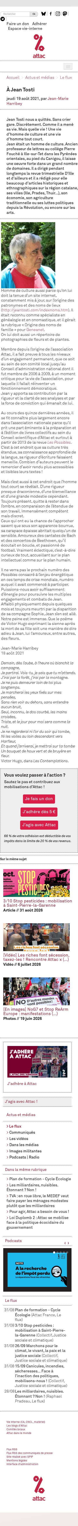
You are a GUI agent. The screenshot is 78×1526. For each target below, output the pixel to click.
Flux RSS (11, 1449)
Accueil (13, 78)
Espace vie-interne (25, 29)
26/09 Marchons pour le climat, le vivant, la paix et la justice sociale (40, 1351)
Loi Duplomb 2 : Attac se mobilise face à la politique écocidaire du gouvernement (37, 1223)
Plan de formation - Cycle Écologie (40, 1179)
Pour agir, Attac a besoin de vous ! (39, 1212)
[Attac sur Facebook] (51, 14)
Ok (33, 14)
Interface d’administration (22, 1464)
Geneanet (35, 330)
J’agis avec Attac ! (21, 1102)
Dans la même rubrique (26, 1170)
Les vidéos (18, 1139)
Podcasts (13, 1241)
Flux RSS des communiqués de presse (29, 1453)
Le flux (66, 78)
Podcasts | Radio (24, 1157)
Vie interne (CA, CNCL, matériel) (25, 1422)
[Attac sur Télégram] (3, 19)
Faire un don (17, 24)
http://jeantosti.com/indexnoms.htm (35, 310)
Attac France (43, 1315)
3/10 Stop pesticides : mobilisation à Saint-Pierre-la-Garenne (37, 903)
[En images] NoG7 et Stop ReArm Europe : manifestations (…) (35, 1011)
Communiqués (22, 1133)
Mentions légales (16, 1460)
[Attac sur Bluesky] (44, 14)
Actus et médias (39, 78)
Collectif (44, 1335)
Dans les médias (24, 1145)
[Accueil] (39, 46)
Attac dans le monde (18, 1433)
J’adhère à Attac (22, 1084)
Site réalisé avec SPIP (19, 1457)
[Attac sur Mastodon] (65, 14)
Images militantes (25, 1151)
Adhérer (39, 24)
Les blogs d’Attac (16, 1426)
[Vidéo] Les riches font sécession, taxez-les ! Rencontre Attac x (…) (36, 957)
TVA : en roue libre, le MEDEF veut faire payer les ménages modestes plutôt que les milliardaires (37, 1201)
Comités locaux (15, 1429)
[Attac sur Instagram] (58, 14)
